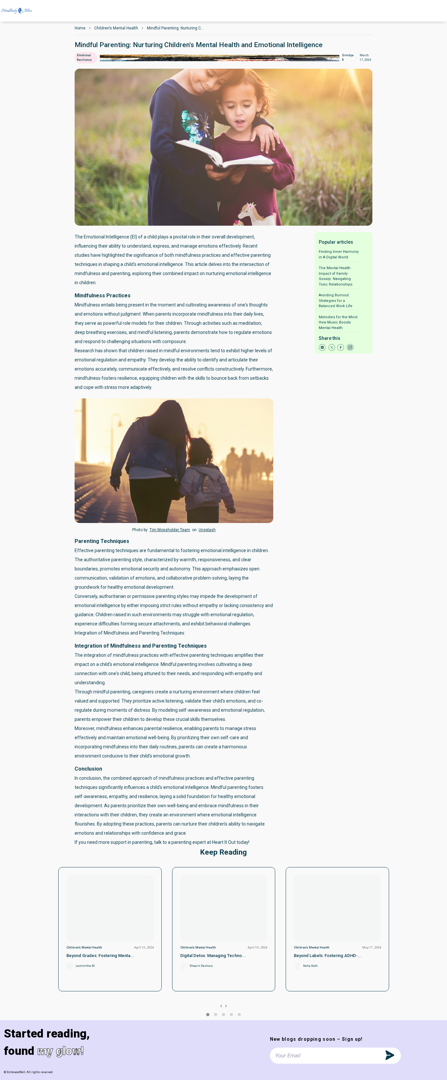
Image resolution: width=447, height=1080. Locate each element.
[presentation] (221, 1006)
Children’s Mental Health (116, 28)
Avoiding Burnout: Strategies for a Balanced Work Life (335, 300)
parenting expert (188, 842)
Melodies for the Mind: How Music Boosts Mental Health (338, 322)
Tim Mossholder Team (170, 530)
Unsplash (207, 530)
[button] (208, 1014)
